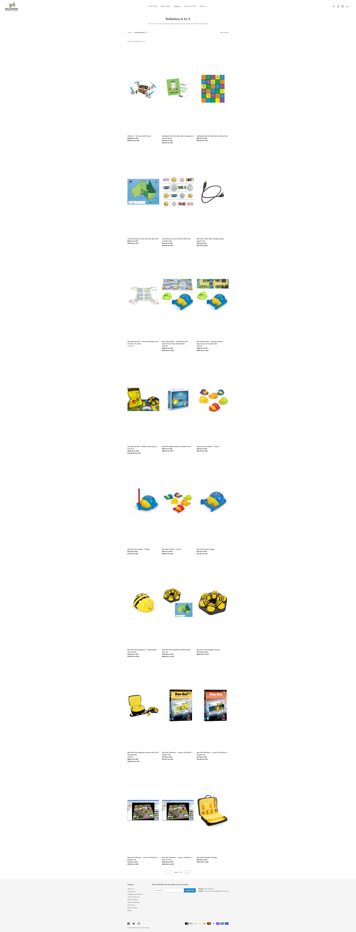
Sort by (129, 32)
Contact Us (131, 891)
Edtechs (134, 927)
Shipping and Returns (135, 894)
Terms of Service (133, 897)
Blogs (129, 910)
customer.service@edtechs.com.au (216, 891)
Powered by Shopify (143, 927)
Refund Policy (132, 900)
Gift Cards (131, 905)
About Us (130, 889)
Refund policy (132, 908)
